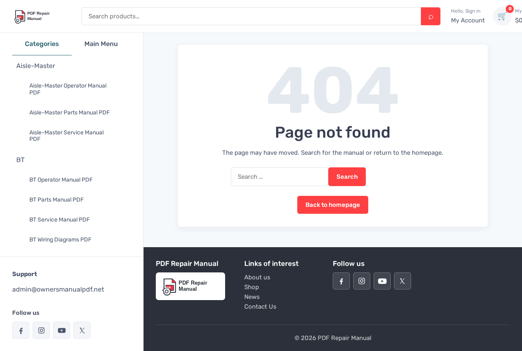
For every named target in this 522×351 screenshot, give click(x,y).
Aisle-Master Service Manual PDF (66, 136)
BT (20, 160)
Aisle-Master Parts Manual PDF (69, 112)
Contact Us (260, 306)
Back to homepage (332, 204)
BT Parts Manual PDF (56, 199)
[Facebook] (20, 330)
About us (257, 277)
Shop (251, 287)
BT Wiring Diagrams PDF (60, 239)
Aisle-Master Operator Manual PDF (67, 89)
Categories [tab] (42, 44)
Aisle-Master (35, 66)
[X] (82, 330)
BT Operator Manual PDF (61, 179)
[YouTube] (61, 330)
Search (430, 16)
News (252, 297)
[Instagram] (41, 330)
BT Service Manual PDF (59, 219)
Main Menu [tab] (101, 44)
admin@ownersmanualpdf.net (58, 289)
